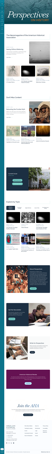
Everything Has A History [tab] (45, 208)
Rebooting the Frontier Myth (15, 109)
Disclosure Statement (45, 431)
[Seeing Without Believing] (39, 52)
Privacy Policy (45, 425)
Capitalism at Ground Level (12, 142)
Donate (36, 435)
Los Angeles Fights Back (12, 249)
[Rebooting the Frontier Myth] (39, 112)
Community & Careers (29, 433)
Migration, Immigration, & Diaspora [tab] (10, 207)
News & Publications (28, 435)
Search (36, 433)
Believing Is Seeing (40, 82)
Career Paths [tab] (36, 207)
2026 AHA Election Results (42, 141)
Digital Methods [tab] (28, 207)
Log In (2, 449)
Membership (37, 428)
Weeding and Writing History (43, 250)
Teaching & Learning (28, 428)
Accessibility (45, 428)
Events (26, 430)
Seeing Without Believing (14, 49)
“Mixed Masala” (24, 227)
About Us (37, 425)
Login (36, 430)
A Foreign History (10, 82)
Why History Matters (28, 425)
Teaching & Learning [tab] (19, 208)
